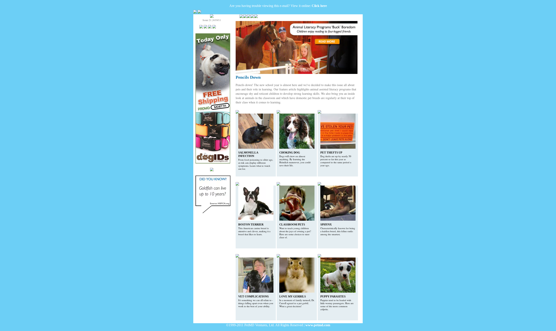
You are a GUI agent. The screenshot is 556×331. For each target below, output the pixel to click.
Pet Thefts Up (331, 152)
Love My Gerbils (292, 296)
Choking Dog (289, 152)
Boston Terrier (250, 224)
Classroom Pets (292, 224)
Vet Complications (253, 296)
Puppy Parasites (333, 296)
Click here (319, 6)
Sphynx (326, 224)
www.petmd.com (317, 325)
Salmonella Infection (248, 154)
